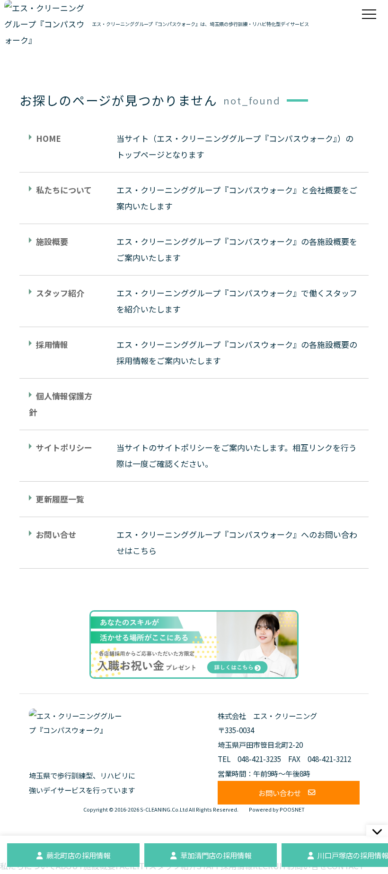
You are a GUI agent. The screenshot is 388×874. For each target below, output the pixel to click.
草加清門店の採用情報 (215, 855)
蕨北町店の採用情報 (78, 855)
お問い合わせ (279, 792)
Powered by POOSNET (277, 809)
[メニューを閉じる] (377, 830)
